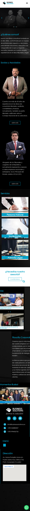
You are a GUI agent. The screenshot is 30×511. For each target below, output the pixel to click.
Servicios (15, 24)
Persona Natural (15, 214)
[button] (27, 3)
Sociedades (15, 236)
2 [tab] (10, 312)
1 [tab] (8, 312)
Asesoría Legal (15, 257)
